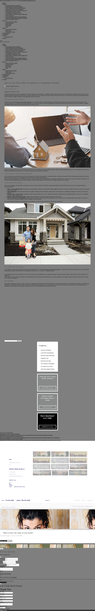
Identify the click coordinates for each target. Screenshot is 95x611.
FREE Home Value (47, 387)
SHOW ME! (3, 541)
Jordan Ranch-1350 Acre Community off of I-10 (16, 10)
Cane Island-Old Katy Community (13, 5)
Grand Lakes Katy (10, 15)
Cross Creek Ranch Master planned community (16, 16)
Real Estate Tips (6, 33)
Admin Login (89, 500)
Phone (1, 562)
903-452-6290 (12, 474)
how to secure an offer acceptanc (24, 102)
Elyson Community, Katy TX (12, 19)
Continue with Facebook (5, 573)
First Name (2, 558)
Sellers (4, 28)
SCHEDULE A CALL (47, 426)
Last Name (2, 560)
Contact (4, 35)
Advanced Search (9, 23)
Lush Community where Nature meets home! (15, 8)
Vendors (4, 38)
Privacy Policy (77, 500)
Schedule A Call (9, 37)
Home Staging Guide (10, 32)
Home (4, 3)
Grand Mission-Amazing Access (13, 11)
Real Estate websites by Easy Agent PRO (8, 507)
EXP (10, 459)
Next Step (2, 567)
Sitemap (83, 500)
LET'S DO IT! (3, 582)
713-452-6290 (4, 41)
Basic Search (8, 24)
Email (1, 561)
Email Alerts (8, 25)
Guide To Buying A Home (11, 21)
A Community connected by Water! (13, 13)
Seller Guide (8, 30)
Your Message (3, 565)
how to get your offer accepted (52, 269)
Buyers (4, 20)
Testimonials (5, 34)
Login (7, 26)
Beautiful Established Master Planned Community (16, 18)
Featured (5, 4)
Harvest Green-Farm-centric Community (14, 9)
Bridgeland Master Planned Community (14, 6)
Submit (1, 571)
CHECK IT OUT (47, 407)
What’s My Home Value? (11, 29)
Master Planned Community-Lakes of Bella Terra (16, 14)
